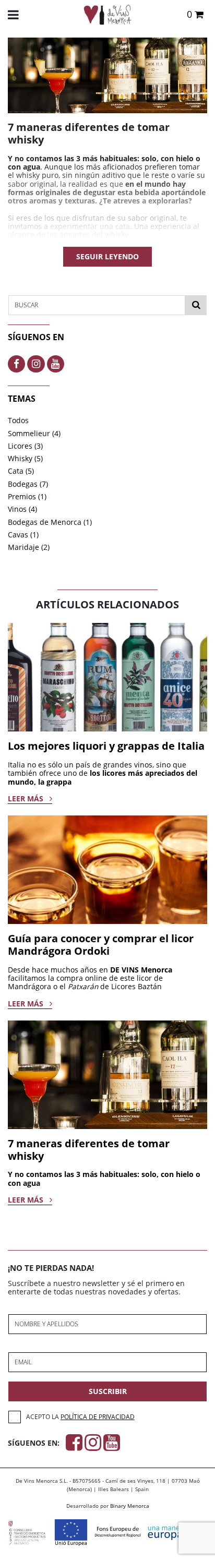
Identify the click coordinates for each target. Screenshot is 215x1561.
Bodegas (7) (28, 484)
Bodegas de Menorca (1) (50, 522)
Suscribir (108, 1391)
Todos (18, 420)
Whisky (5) (25, 458)
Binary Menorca (129, 1505)
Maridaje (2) (29, 547)
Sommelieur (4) (34, 433)
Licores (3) (25, 446)
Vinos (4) (22, 509)
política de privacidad (98, 1416)
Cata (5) (21, 471)
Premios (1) (27, 497)
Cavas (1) (23, 535)
